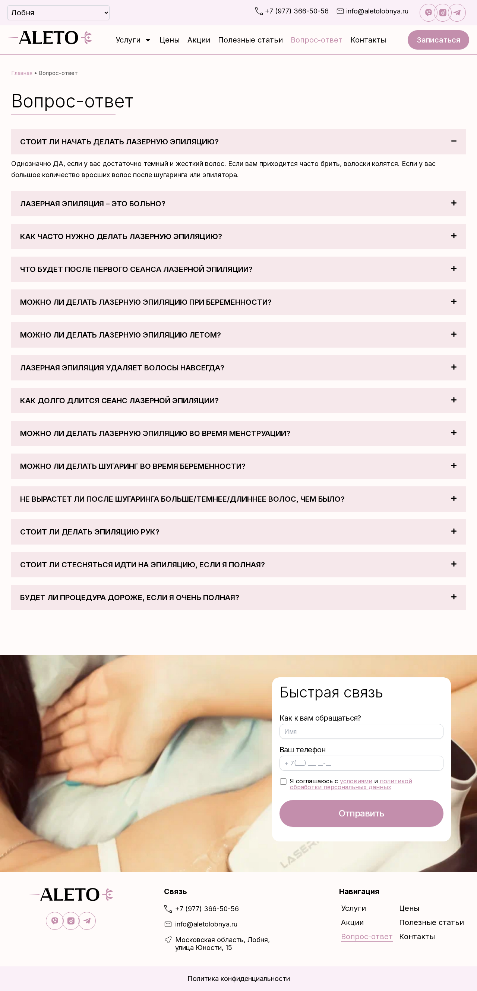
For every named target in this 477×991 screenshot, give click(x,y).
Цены (169, 39)
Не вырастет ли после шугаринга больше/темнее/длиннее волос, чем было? (182, 499)
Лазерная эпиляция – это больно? (92, 203)
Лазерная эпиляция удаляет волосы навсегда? (122, 367)
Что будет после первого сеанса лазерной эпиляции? (136, 269)
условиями (356, 781)
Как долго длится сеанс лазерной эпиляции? (119, 400)
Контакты (368, 39)
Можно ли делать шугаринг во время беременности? (133, 466)
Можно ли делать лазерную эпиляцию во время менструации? (155, 433)
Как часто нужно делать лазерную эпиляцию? (121, 236)
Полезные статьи (250, 39)
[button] (238, 141)
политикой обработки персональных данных (351, 784)
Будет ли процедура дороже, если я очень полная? (129, 597)
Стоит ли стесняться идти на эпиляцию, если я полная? (142, 564)
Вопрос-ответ (316, 39)
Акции (198, 39)
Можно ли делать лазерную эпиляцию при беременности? (146, 302)
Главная (21, 72)
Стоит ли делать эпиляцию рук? (89, 531)
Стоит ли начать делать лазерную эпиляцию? (119, 141)
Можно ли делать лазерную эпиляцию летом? (120, 334)
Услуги (128, 39)
